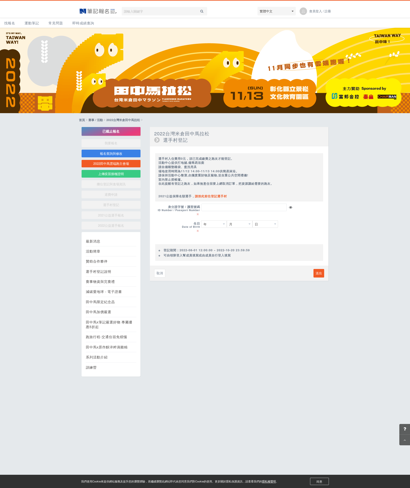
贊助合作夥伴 (97, 261)
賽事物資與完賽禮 (100, 281)
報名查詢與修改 (111, 153)
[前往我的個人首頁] (303, 11)
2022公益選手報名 (111, 225)
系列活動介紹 (97, 357)
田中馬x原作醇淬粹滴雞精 (107, 347)
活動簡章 (93, 251)
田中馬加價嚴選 (98, 312)
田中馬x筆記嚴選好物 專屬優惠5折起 (109, 324)
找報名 (9, 22)
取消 (160, 273)
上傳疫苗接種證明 (111, 173)
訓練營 (91, 367)
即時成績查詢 (83, 22)
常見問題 (55, 22)
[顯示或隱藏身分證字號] (290, 207)
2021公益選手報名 (111, 215)
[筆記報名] (98, 11)
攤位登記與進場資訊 (111, 184)
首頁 (82, 120)
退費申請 (111, 194)
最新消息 (93, 241)
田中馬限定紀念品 (100, 302)
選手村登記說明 (98, 271)
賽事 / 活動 (95, 120)
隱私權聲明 (269, 481)
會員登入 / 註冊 (320, 11)
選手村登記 (111, 204)
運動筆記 (32, 22)
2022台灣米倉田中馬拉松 (123, 120)
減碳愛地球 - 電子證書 (104, 291)
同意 (319, 481)
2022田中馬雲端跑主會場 (111, 163)
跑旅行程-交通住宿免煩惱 (106, 337)
